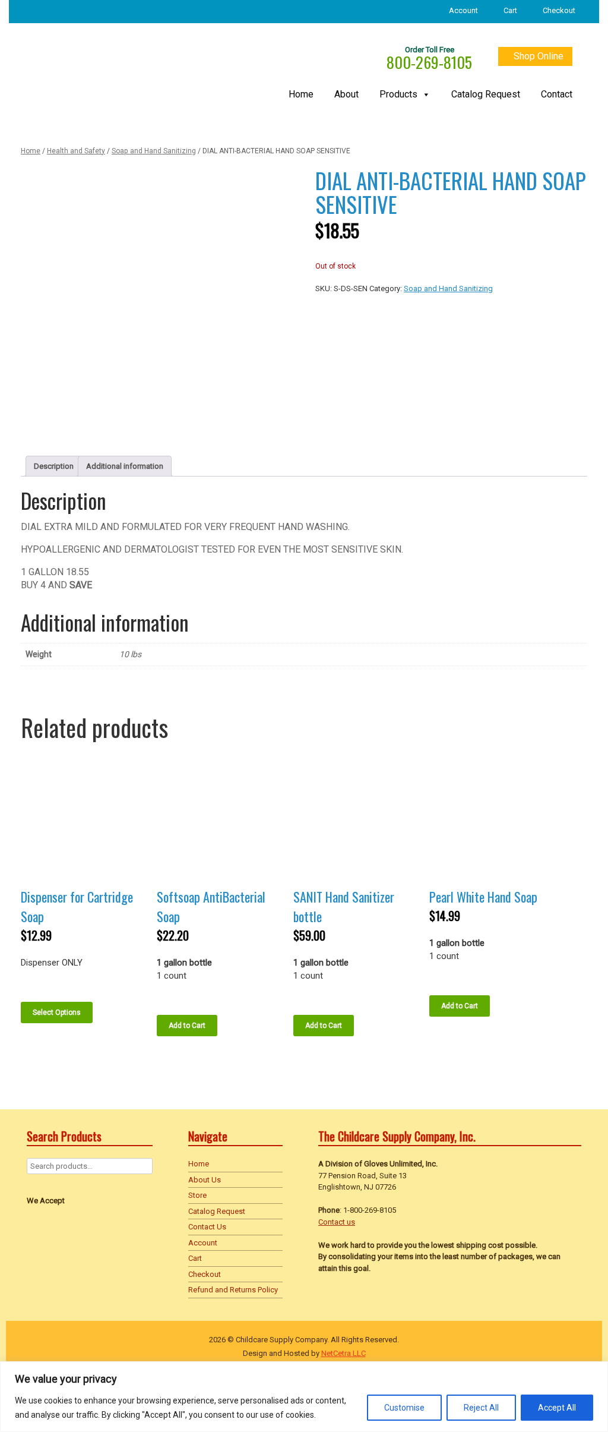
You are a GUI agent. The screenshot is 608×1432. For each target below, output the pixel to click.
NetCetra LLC (343, 1353)
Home (301, 95)
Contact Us (207, 1226)
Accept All (557, 1407)
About (346, 95)
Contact (556, 95)
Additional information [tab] (124, 466)
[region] (304, 1396)
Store (197, 1195)
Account (463, 10)
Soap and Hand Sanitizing (154, 151)
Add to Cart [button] (187, 1025)
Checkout (559, 10)
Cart (510, 10)
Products (398, 95)
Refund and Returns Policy (233, 1289)
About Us (204, 1179)
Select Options (57, 1012)
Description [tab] (54, 466)
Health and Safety (76, 151)
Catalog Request (485, 95)
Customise (404, 1407)
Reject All (481, 1407)
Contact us (336, 1221)
